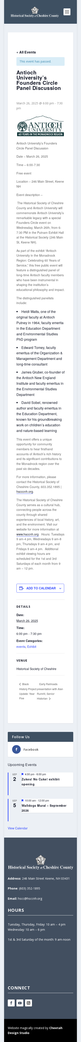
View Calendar (18, 828)
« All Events (26, 52)
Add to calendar (41, 588)
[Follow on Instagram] (28, 1003)
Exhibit (31, 646)
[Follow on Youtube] (19, 1003)
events (20, 646)
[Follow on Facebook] (11, 1003)
